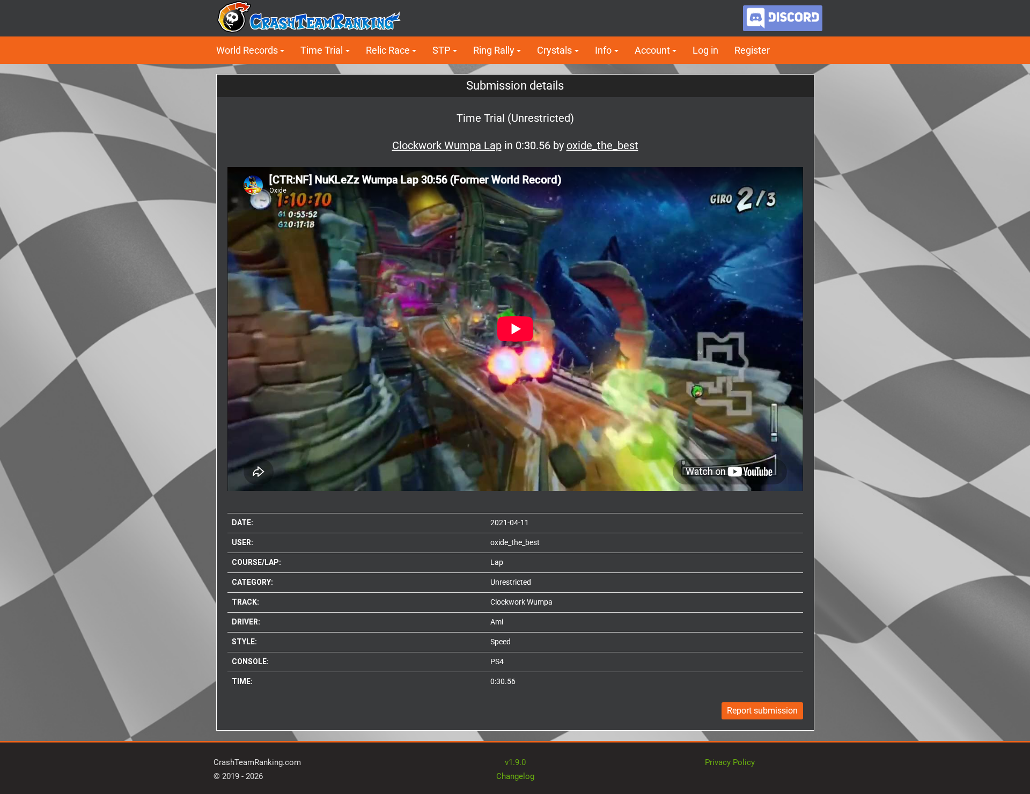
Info (603, 50)
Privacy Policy (730, 762)
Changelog (515, 776)
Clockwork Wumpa (521, 602)
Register (752, 50)
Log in (705, 50)
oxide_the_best (515, 542)
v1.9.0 (515, 762)
